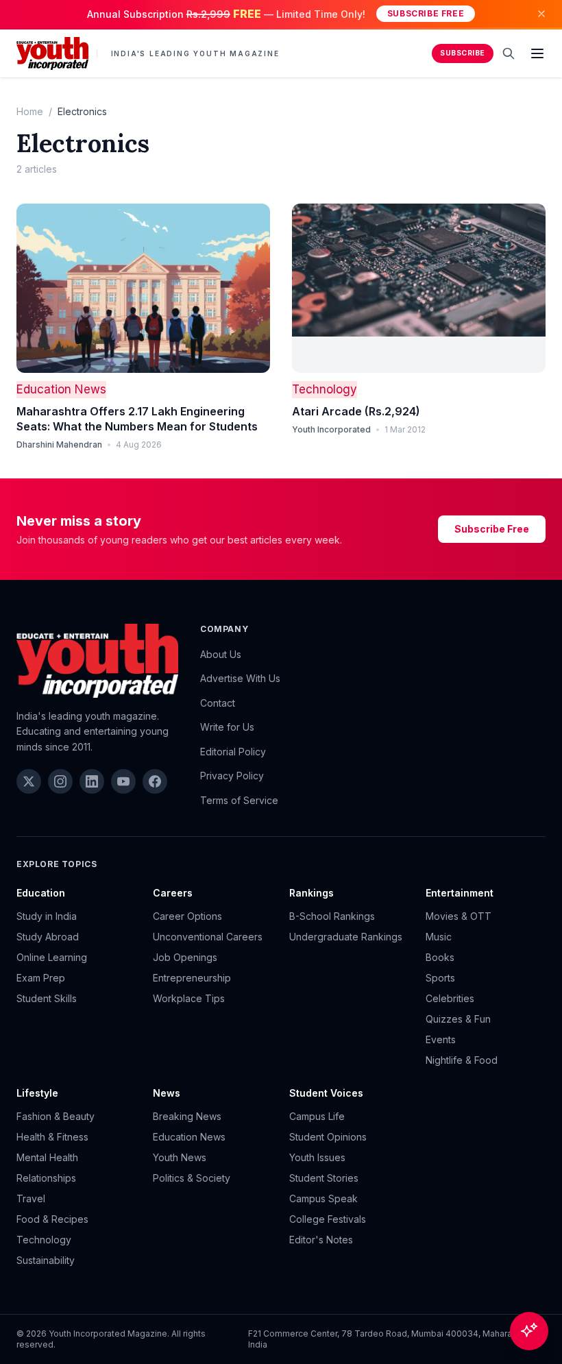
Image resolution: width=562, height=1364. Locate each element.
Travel (30, 1198)
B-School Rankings (332, 916)
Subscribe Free (425, 13)
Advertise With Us (240, 678)
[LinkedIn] (92, 781)
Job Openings (185, 957)
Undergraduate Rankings (345, 936)
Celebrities (450, 998)
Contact (217, 703)
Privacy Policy (232, 775)
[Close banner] (541, 13)
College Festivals (327, 1219)
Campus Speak (323, 1198)
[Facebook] (155, 781)
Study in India (46, 916)
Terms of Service (239, 800)
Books (440, 957)
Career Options (187, 916)
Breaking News (187, 1116)
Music (439, 936)
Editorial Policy (233, 751)
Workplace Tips (189, 998)
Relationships (46, 1178)
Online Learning (51, 957)
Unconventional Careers (207, 936)
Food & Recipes (52, 1219)
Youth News (179, 1157)
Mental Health (47, 1157)
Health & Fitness (52, 1137)
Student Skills (46, 998)
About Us (220, 654)
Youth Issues (317, 1157)
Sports (440, 978)
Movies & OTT (458, 916)
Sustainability (45, 1260)
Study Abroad (47, 936)
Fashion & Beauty (55, 1116)
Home (29, 111)
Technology (324, 389)
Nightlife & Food (462, 1060)
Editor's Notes (321, 1239)
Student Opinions (328, 1137)
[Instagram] (60, 781)
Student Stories (323, 1178)
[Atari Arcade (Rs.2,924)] (419, 288)
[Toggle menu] (537, 53)
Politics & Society (191, 1178)
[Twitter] (28, 781)
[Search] (508, 53)
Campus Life (317, 1116)
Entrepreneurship (192, 978)
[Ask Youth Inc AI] (529, 1331)
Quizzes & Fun (458, 1019)
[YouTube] (123, 781)
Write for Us (227, 727)
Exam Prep (40, 978)
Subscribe (462, 53)
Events (441, 1039)
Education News (61, 389)
